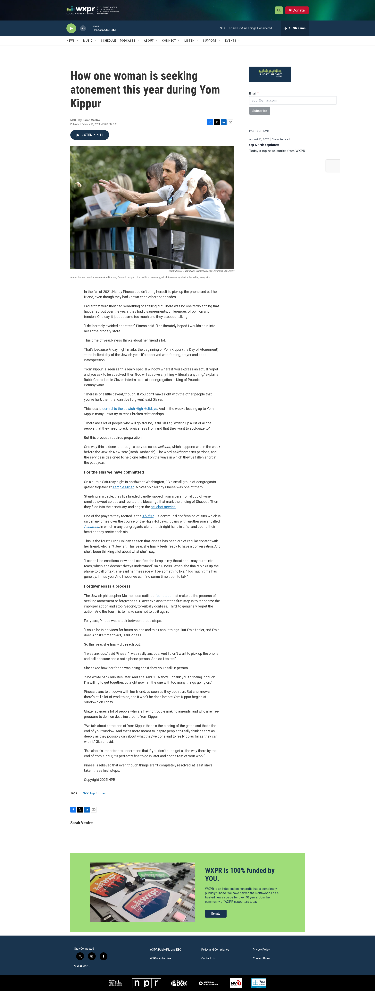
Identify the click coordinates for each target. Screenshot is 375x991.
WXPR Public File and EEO (165, 949)
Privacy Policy (261, 949)
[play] (71, 28)
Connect (169, 40)
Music (88, 40)
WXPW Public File (160, 958)
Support (210, 40)
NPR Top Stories (94, 793)
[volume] (83, 28)
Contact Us (208, 958)
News (70, 40)
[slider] (89, 28)
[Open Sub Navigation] (77, 40)
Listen (189, 40)
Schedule (108, 40)
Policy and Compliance (215, 949)
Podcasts (128, 40)
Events (230, 40)
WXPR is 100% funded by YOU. (240, 874)
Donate (299, 10)
